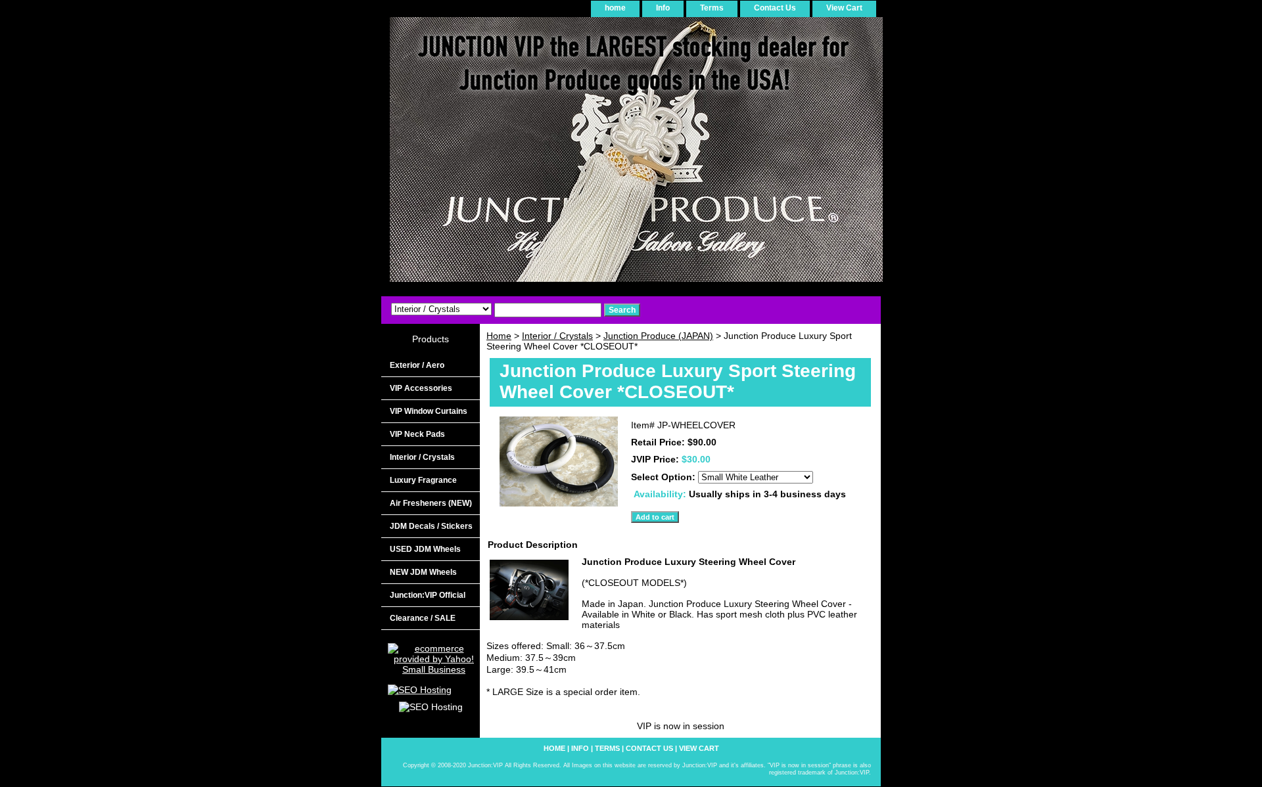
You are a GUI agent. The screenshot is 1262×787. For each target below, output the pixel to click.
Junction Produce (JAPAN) (658, 335)
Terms (712, 7)
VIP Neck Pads (417, 434)
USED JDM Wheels (425, 549)
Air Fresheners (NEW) (431, 503)
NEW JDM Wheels (423, 572)
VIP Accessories (421, 388)
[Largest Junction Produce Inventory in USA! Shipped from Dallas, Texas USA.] (545, 154)
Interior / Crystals (557, 335)
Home (498, 335)
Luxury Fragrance (423, 480)
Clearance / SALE (423, 618)
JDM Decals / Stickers (431, 526)
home (615, 7)
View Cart (844, 7)
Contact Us (775, 7)
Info (663, 7)
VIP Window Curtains (428, 411)
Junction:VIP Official (427, 595)
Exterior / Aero (417, 365)
